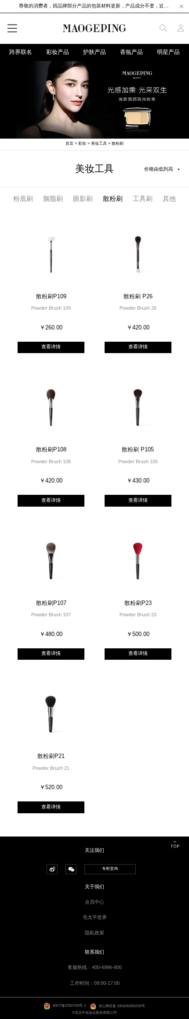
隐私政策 (94, 932)
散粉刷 (118, 143)
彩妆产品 (57, 52)
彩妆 (82, 143)
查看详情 (51, 346)
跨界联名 (20, 52)
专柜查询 (110, 868)
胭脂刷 (53, 198)
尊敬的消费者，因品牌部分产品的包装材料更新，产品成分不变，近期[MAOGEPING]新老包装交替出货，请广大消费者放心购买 (94, 5)
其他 (169, 198)
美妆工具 (99, 143)
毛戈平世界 (95, 917)
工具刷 (143, 198)
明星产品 (168, 52)
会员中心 (94, 902)
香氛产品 (131, 52)
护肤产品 (94, 52)
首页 (69, 143)
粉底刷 (23, 198)
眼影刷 (83, 198)
